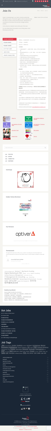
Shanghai (12, 353)
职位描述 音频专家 (4, 335)
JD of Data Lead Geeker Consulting (8, 328)
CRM (35, 347)
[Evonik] (25, 239)
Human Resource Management (14, 275)
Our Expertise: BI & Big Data (17, 125)
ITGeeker (20, 422)
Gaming (28, 273)
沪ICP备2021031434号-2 (32, 422)
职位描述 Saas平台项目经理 (6, 333)
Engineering (39, 349)
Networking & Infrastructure (28, 279)
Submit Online (7, 52)
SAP (7, 353)
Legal (27, 277)
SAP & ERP (13, 281)
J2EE (8, 351)
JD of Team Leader (8, 48)
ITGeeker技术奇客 (19, 426)
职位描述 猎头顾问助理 (8, 39)
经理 (45, 353)
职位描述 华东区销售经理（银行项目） (8, 331)
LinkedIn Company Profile (9, 55)
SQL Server (30, 353)
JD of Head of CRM (5, 315)
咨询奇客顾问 (4, 324)
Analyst (14, 345)
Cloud (31, 347)
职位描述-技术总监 (4, 317)
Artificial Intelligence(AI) (9, 271)
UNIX (35, 353)
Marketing (31, 277)
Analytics (20, 345)
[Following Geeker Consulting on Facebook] (27, 409)
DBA (9, 349)
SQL (24, 353)
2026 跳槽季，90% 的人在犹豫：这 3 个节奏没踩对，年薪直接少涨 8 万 (18, 293)
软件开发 (33, 281)
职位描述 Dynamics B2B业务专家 (7, 322)
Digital (12, 349)
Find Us (35, 136)
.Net (3, 345)
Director (25, 349)
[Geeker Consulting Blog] (22, 409)
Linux (21, 351)
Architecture (36, 345)
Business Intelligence (9, 347)
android (24, 345)
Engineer (32, 349)
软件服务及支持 (11, 282)
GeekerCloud (36, 427)
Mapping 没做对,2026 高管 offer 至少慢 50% (12, 292)
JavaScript (16, 351)
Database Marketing (42, 347)
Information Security (28, 275)
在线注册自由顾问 (4, 326)
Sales (6, 281)
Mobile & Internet (12, 279)
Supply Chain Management (23, 281)
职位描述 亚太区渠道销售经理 (7, 319)
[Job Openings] (29, 409)
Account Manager (8, 345)
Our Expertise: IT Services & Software (39, 125)
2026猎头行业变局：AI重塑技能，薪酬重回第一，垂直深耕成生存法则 (17, 296)
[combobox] (25, 147)
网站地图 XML (21, 429)
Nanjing (27, 351)
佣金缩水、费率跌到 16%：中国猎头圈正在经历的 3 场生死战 (16, 299)
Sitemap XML (25, 422)
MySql (24, 351)
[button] (22, 263)
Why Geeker (36, 130)
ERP (3, 351)
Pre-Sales (39, 279)
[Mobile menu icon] (2, 5)
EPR (45, 349)
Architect (29, 345)
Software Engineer (19, 353)
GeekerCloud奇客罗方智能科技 (32, 426)
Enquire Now (14, 136)
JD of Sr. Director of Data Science (7, 313)
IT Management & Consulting (15, 277)
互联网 (38, 353)
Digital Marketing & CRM (13, 273)
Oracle (32, 351)
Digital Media (18, 349)
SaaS (46, 351)
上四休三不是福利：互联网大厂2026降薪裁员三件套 (14, 298)
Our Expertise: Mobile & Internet (39, 119)
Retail (44, 351)
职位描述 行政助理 (7, 45)
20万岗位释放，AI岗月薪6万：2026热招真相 (12, 295)
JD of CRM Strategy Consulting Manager (9, 337)
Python (40, 351)
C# (28, 347)
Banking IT (18, 271)
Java (11, 351)
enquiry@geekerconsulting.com (38, 107)
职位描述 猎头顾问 (7, 42)
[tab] (9, 39)
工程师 (42, 353)
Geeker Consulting (35, 273)
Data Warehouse (4, 349)
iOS (6, 351)
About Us (14, 118)
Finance (24, 273)
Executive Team (15, 130)
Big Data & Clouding (28, 271)
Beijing (43, 345)
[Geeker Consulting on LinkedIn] (24, 409)
